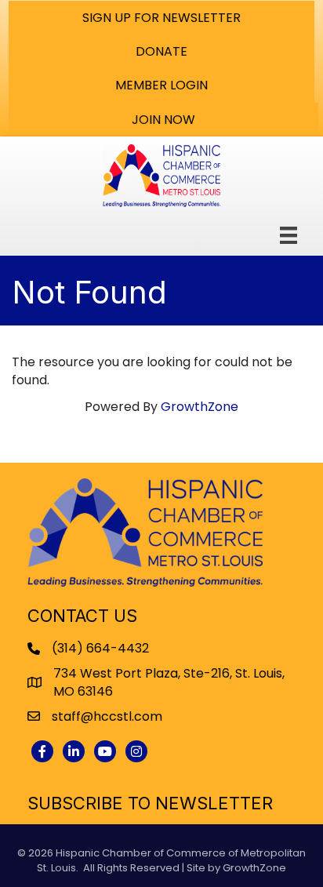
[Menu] (288, 235)
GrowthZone (199, 407)
